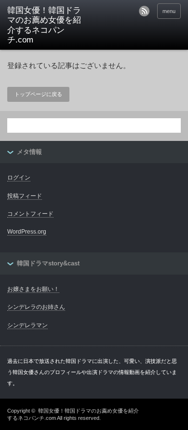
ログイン (18, 177)
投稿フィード (24, 196)
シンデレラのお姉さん (36, 307)
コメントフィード (30, 213)
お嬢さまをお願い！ (33, 289)
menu (168, 11)
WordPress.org (26, 231)
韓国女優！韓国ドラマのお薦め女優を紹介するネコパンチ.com (44, 25)
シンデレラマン (27, 325)
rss (144, 11)
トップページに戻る (38, 94)
